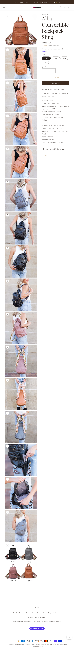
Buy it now (55, 83)
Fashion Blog (47, 613)
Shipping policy (64, 644)
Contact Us (56, 613)
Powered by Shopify (25, 644)
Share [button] (45, 155)
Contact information (38, 646)
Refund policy (35, 644)
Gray (45, 62)
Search (15, 613)
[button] (4, 7)
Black (64, 58)
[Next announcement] (70, 2)
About (39, 613)
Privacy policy (44, 644)
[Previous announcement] (4, 2)
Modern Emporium (15, 644)
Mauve (56, 58)
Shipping (44, 45)
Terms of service (54, 644)
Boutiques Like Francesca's (36, 617)
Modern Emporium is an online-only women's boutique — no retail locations (37, 621)
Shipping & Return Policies (27, 613)
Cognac (46, 58)
